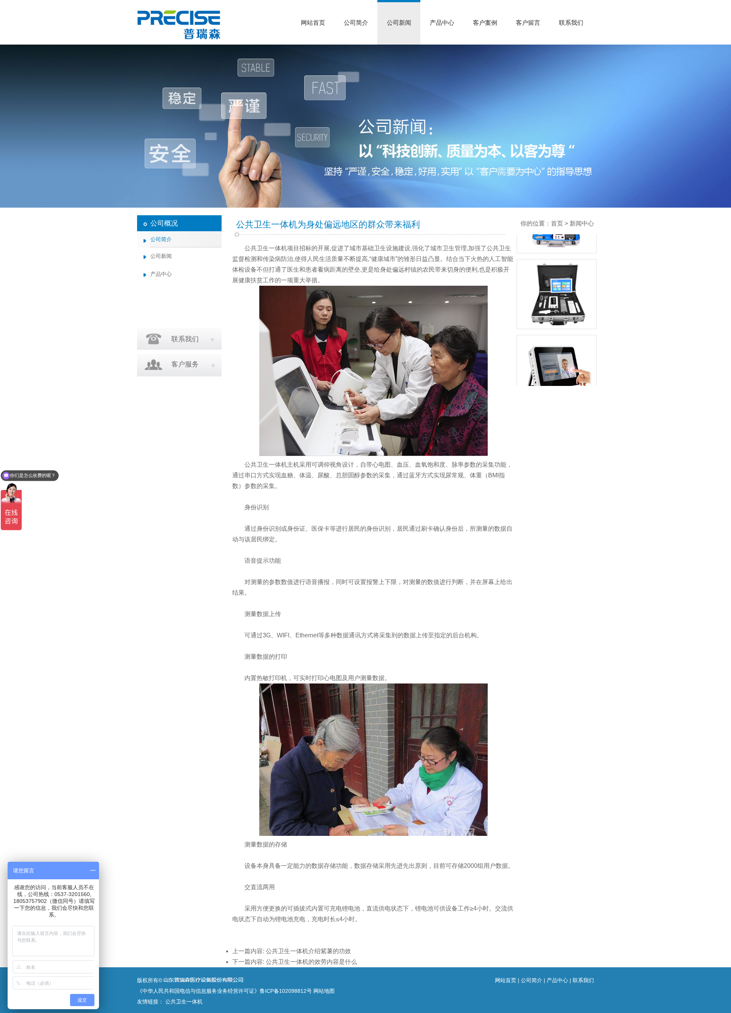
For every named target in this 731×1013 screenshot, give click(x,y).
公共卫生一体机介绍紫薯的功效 (308, 951)
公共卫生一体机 (265, 248)
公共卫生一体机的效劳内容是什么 (311, 962)
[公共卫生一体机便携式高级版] (556, 383)
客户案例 (485, 22)
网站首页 (313, 22)
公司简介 (356, 22)
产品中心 (442, 22)
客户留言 (528, 22)
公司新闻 (399, 22)
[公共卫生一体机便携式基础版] (556, 307)
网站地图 (324, 991)
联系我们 (571, 22)
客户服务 (185, 364)
